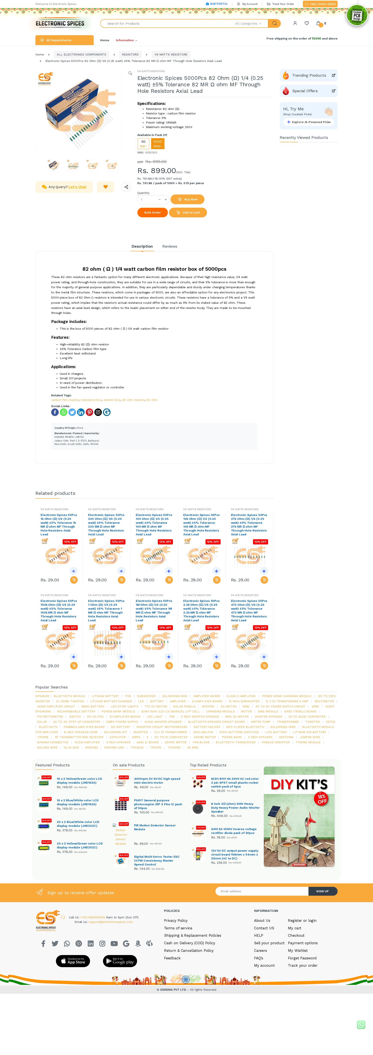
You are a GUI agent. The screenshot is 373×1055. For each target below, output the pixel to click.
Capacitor (117, 737)
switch (75, 716)
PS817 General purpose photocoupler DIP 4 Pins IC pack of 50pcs (158, 804)
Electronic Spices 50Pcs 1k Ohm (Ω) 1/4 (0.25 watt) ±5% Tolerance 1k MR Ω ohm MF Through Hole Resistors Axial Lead (59, 524)
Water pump (261, 721)
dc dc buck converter (307, 716)
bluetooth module (70, 696)
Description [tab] (142, 246)
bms (246, 706)
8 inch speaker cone (81, 732)
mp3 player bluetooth (245, 727)
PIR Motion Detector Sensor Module (155, 827)
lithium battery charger (111, 701)
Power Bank (232, 737)
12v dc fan (95, 716)
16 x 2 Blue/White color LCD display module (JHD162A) (78, 802)
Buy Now (191, 199)
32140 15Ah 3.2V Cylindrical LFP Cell (170, 711)
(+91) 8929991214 (93, 917)
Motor (246, 711)
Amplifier (178, 701)
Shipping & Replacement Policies (192, 935)
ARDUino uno (114, 747)
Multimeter (324, 701)
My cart (294, 928)
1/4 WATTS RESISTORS (171, 54)
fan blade (201, 742)
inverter (140, 732)
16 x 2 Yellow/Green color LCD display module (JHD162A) (79, 780)
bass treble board (300, 711)
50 (143, 143)
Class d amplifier (241, 696)
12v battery (120, 727)
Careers (260, 950)
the (128, 696)
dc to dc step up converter (76, 721)
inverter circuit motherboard (161, 727)
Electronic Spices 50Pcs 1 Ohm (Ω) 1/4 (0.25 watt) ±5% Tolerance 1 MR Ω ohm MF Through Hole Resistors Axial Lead (106, 610)
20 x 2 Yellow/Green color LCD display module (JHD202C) (80, 845)
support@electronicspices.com (111, 922)
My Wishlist (298, 950)
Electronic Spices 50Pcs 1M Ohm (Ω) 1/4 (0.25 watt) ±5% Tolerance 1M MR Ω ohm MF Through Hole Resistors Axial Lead (154, 610)
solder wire (47, 747)
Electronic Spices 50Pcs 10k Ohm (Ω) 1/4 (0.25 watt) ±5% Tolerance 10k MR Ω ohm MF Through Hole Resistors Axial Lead (201, 524)
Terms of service (178, 928)
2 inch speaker (260, 737)
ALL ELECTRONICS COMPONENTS (81, 54)
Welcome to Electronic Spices (55, 4)
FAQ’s (258, 958)
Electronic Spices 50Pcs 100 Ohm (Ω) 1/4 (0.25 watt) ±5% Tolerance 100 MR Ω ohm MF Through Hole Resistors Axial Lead (154, 524)
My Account (249, 4)
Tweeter (312, 721)
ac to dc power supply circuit (280, 706)
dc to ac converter (171, 737)
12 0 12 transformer (170, 732)
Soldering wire (283, 727)
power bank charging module (286, 696)
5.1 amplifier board (125, 716)
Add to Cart (191, 212)
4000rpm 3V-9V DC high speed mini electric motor (157, 780)
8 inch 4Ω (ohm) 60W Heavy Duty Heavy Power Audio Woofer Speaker (235, 807)
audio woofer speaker (163, 721)
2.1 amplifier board (207, 701)
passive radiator (276, 742)
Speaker (42, 696)
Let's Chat (77, 187)
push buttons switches (239, 732)
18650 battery (92, 706)
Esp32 (330, 721)
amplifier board (206, 696)
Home (104, 40)
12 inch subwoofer (244, 701)
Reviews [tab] (169, 246)
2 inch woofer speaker (200, 716)
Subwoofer (146, 696)
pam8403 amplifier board (84, 727)
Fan (172, 716)
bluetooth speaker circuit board (216, 721)
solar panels (184, 706)
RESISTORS (130, 54)
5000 (158, 143)
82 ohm (152, 400)
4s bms (192, 747)
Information (125, 40)
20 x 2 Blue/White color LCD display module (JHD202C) (78, 823)
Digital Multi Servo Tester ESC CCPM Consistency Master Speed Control (157, 860)
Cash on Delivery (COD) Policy (189, 943)
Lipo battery (276, 732)
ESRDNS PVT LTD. (174, 989)
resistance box (91, 400)
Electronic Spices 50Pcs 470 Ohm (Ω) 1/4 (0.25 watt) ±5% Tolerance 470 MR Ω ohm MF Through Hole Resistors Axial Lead (249, 610)
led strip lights (124, 706)
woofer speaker (268, 716)
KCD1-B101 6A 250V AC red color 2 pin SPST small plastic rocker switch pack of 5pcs (235, 782)
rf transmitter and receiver (79, 737)
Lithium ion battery (309, 732)
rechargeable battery (76, 711)
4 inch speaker (118, 742)
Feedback (172, 958)
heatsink (286, 737)
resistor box (112, 400)
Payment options (303, 943)
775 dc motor (155, 706)
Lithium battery (105, 696)
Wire (315, 706)
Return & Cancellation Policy (189, 950)
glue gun (71, 747)
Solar (42, 721)
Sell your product (269, 943)
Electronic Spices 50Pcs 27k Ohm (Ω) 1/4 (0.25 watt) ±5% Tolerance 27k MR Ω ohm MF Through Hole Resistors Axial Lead (249, 524)
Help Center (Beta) (322, 4)
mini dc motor (236, 716)
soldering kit (115, 732)
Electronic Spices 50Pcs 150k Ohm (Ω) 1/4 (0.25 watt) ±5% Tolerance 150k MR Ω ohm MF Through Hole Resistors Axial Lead (59, 610)
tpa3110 (155, 747)
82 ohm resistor (133, 400)
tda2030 (137, 747)
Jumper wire (310, 737)
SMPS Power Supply (122, 721)
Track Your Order (282, 4)
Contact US (264, 928)
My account (264, 965)
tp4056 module (308, 742)
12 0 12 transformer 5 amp (287, 701)
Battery (157, 701)
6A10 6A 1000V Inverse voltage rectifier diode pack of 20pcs (234, 831)
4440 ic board (148, 742)
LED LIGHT (155, 716)
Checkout (296, 935)
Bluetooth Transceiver (236, 742)
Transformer (288, 721)
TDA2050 (174, 747)
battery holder (207, 727)
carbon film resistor (65, 400)
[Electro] (60, 23)
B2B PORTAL (219, 3)
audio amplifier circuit (56, 706)
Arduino (91, 747)
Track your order (303, 965)
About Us (262, 920)
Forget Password (302, 958)
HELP (258, 935)
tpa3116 (43, 737)
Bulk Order (152, 212)
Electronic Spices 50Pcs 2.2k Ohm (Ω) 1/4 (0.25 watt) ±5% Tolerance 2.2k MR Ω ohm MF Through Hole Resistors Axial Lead (201, 610)
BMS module (268, 711)
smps (136, 737)
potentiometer (50, 716)
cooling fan (203, 732)
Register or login (302, 920)
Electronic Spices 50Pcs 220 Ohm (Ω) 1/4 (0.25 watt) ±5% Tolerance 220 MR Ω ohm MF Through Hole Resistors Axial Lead (106, 524)
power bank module (118, 711)
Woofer (208, 706)
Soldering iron (174, 696)
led (141, 701)
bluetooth (48, 727)
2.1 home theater (70, 701)
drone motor (205, 737)
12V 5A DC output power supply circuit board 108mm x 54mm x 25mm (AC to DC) (234, 854)
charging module (220, 711)
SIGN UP (322, 891)
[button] (252, 23)
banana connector (52, 742)
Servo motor (175, 742)
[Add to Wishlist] (105, 187)
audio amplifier (87, 742)
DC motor (229, 706)
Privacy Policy (176, 920)
